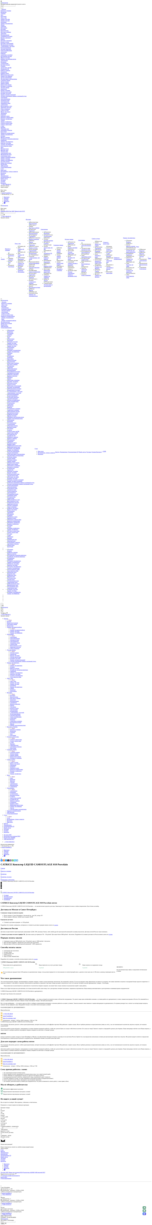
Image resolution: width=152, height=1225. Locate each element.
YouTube (6, 200)
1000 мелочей (9, 839)
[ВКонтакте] (2, 860)
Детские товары (14, 652)
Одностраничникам (6, 1178)
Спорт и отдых (14, 762)
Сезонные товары (15, 752)
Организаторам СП (6, 1155)
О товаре (6, 895)
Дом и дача (13, 681)
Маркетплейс (20, 211)
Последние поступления (12, 836)
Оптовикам (7, 899)
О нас (8, 818)
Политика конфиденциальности (11, 1175)
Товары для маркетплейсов (17, 630)
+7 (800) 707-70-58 (6, 1214)
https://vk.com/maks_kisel (9, 1018)
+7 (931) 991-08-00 (8, 1013)
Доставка (3, 1158)
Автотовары (13, 637)
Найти (2, 1223)
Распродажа (9, 837)
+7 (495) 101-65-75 (6, 1204)
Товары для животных (16, 665)
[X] (8, 860)
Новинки (5, 211)
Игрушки (12, 695)
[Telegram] (17, 860)
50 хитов (8, 834)
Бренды (3, 1151)
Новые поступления (16, 1172)
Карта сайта (4, 1177)
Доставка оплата (8, 896)
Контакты (3, 1161)
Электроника (13, 791)
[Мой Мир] (6, 860)
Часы (11, 778)
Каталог (9, 621)
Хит (11, 211)
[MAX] (77, 203)
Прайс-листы (4, 1157)
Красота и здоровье (15, 729)
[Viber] (10, 860)
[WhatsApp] (13, 860)
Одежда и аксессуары (16, 739)
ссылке (56, 925)
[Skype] (15, 860)
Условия (3, 1159)
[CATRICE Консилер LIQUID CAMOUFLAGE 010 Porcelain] (17, 892)
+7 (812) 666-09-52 (6, 184)
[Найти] (2, 8)
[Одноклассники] (4, 860)
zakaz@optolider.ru (7, 193)
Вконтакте (6, 197)
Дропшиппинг (8, 898)
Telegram (6, 198)
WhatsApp (6, 201)
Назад (10, 620)
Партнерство (4, 1154)
